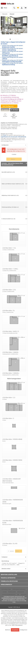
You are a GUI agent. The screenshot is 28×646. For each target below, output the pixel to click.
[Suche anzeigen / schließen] (14, 7)
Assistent (6, 110)
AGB (18, 594)
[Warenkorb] (25, 7)
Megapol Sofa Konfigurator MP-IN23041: (12, 46)
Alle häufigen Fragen (6, 589)
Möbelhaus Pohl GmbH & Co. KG (10, 195)
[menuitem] (4, 7)
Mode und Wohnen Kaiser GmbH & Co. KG (13, 183)
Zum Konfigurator (8, 106)
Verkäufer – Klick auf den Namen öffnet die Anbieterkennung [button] (12, 164)
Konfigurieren (23, 630)
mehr (17, 564)
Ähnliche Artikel (6, 568)
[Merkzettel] (17, 7)
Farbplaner (4, 557)
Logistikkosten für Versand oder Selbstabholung (13, 136)
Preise (4, 135)
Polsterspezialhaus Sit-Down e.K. (10, 207)
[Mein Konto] (21, 7)
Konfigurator (5, 145)
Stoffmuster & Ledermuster (19, 589)
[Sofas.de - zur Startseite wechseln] (7, 4)
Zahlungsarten (20, 592)
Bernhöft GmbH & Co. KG (8, 172)
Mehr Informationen (17, 625)
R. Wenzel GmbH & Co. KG (8, 218)
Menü (5, 8)
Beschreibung (5, 561)
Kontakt (5, 592)
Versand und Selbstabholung (8, 594)
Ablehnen (7, 630)
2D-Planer (15, 110)
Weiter (13, 159)
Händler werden (12, 592)
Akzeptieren (15, 630)
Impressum (23, 594)
